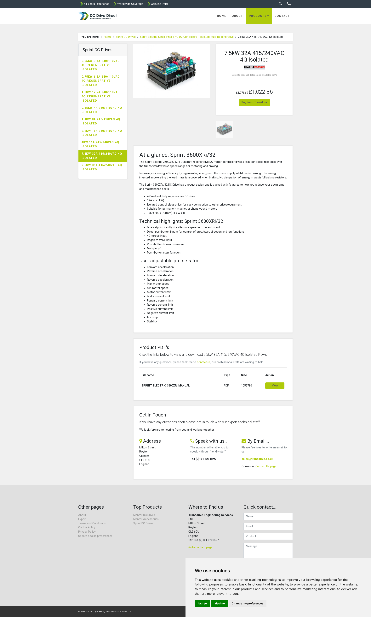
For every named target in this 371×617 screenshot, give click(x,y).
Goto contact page (200, 547)
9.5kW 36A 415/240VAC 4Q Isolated (102, 167)
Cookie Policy (86, 527)
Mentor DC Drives (144, 515)
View (275, 385)
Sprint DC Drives (126, 37)
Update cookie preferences (95, 536)
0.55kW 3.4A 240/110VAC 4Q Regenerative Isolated (101, 65)
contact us (203, 362)
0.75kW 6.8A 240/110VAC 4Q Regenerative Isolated (101, 81)
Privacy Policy (87, 531)
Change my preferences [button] (247, 603)
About (237, 16)
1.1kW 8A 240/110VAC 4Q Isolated (101, 121)
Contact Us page (265, 466)
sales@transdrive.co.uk (257, 459)
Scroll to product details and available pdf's (254, 75)
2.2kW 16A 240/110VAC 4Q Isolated (102, 133)
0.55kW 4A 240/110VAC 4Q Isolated (102, 110)
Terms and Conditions (92, 523)
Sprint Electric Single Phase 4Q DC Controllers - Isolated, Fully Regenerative (187, 37)
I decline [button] (219, 603)
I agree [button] (202, 603)
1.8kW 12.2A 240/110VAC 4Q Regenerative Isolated (101, 96)
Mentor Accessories (146, 519)
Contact (282, 16)
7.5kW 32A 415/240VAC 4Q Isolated (102, 156)
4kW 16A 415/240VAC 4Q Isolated (100, 144)
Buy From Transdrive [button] (254, 102)
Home (221, 16)
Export (82, 519)
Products (258, 16)
